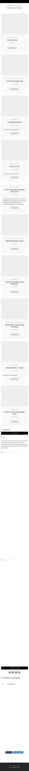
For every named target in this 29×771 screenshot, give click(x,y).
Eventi (10, 37)
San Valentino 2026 (14, 81)
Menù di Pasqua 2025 (14, 241)
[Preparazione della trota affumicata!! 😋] (14, 703)
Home (10, 765)
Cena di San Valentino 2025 (14, 413)
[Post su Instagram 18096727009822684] (14, 724)
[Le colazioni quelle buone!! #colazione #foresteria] (14, 694)
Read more (12, 48)
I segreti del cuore (14, 368)
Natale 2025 (14, 166)
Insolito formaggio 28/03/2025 (14, 283)
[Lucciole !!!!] (14, 691)
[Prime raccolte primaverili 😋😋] (14, 721)
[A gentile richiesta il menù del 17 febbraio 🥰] (14, 747)
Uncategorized (14, 119)
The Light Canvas (17, 767)
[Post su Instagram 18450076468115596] (14, 713)
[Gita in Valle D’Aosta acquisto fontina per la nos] (14, 744)
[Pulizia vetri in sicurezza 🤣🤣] (14, 689)
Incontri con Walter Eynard (14, 326)
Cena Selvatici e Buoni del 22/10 (14, 190)
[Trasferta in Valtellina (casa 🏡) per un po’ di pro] (14, 727)
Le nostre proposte (19, 78)
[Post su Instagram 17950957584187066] (14, 696)
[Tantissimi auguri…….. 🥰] (14, 698)
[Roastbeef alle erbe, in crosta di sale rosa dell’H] (14, 701)
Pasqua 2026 (12, 40)
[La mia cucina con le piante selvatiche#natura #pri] (14, 717)
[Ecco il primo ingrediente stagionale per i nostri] (14, 731)
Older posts (6, 429)
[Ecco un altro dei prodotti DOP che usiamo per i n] (14, 740)
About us (14, 765)
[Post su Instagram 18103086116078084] (14, 706)
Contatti (18, 765)
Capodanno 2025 (14, 122)
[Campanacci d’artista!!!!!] (14, 711)
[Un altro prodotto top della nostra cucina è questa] (14, 735)
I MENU (14, 37)
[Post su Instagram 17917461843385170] (14, 708)
